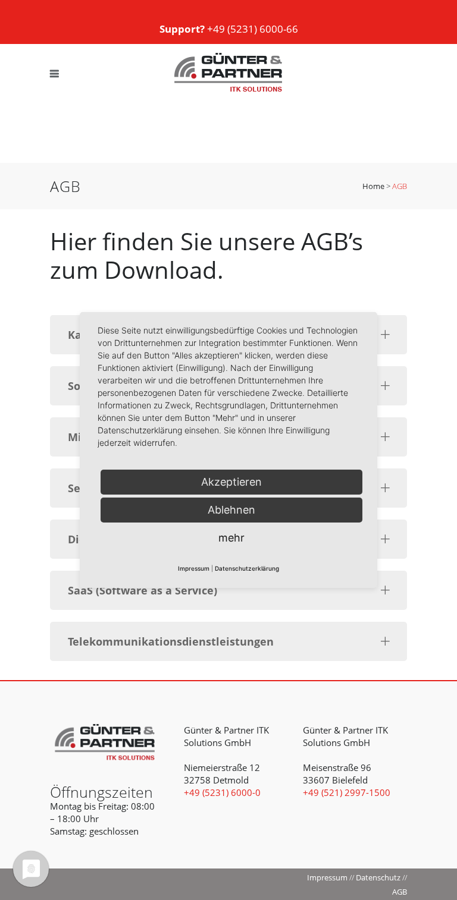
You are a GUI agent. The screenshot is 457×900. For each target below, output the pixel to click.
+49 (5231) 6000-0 (222, 792)
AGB (399, 891)
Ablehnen (231, 510)
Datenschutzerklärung (247, 568)
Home (373, 186)
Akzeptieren (231, 482)
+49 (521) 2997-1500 (346, 792)
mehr (231, 537)
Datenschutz (378, 877)
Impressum (327, 877)
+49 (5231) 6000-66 (228, 29)
